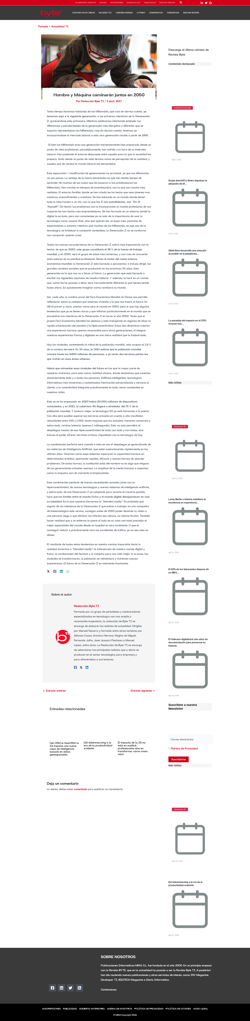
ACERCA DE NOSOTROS (119, 1009)
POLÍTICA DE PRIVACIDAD (148, 1009)
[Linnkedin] (202, 3)
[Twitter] (206, 3)
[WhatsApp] (67, 571)
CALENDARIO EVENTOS (85, 3)
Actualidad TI (59, 26)
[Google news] (210, 3)
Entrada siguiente (143, 690)
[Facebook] (54, 571)
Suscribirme (178, 759)
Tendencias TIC (180, 427)
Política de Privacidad (184, 748)
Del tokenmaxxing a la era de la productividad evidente (98, 745)
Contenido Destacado (182, 108)
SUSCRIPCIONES (51, 1009)
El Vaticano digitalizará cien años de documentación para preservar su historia (188, 642)
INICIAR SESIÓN (167, 3)
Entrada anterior (54, 690)
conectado (80, 789)
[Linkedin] (61, 571)
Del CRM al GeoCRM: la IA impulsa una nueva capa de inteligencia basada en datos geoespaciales (64, 749)
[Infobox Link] (190, 52)
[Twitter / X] (48, 571)
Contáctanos (108, 989)
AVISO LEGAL (200, 1009)
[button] (181, 3)
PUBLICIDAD (150, 3)
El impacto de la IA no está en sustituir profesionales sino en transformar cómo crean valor (133, 748)
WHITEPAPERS (116, 3)
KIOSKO (103, 3)
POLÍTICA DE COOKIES (178, 1009)
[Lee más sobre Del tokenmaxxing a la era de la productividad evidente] (99, 727)
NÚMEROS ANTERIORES (92, 1009)
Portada (43, 26)
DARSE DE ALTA (133, 3)
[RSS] (79, 987)
